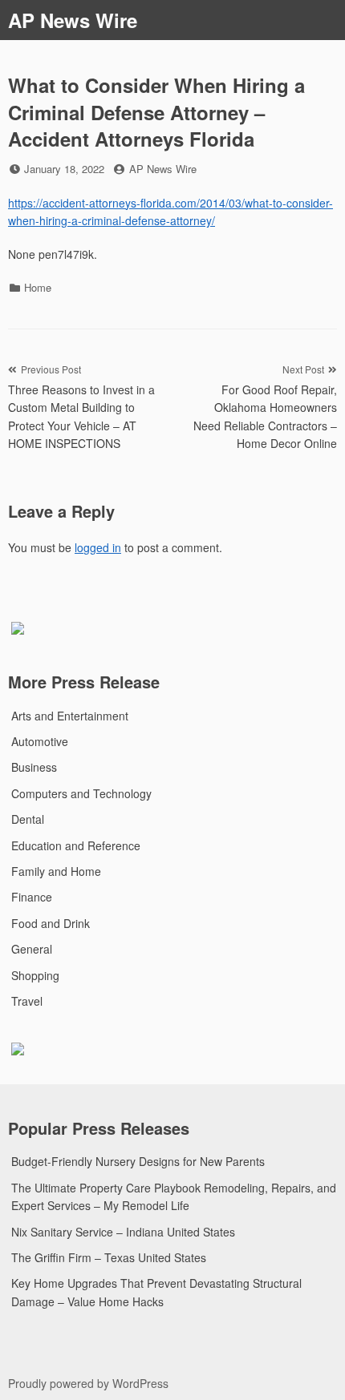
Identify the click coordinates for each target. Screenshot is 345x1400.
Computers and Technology (81, 793)
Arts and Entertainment (69, 716)
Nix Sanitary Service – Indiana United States (123, 1232)
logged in (98, 547)
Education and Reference (75, 845)
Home (37, 287)
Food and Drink (50, 923)
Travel (27, 1001)
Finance (31, 897)
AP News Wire (72, 20)
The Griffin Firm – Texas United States (108, 1257)
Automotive (39, 741)
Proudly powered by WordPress (88, 1383)
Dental (27, 819)
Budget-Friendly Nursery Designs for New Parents (138, 1161)
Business (34, 767)
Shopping (35, 975)
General (31, 949)
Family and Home (56, 871)
